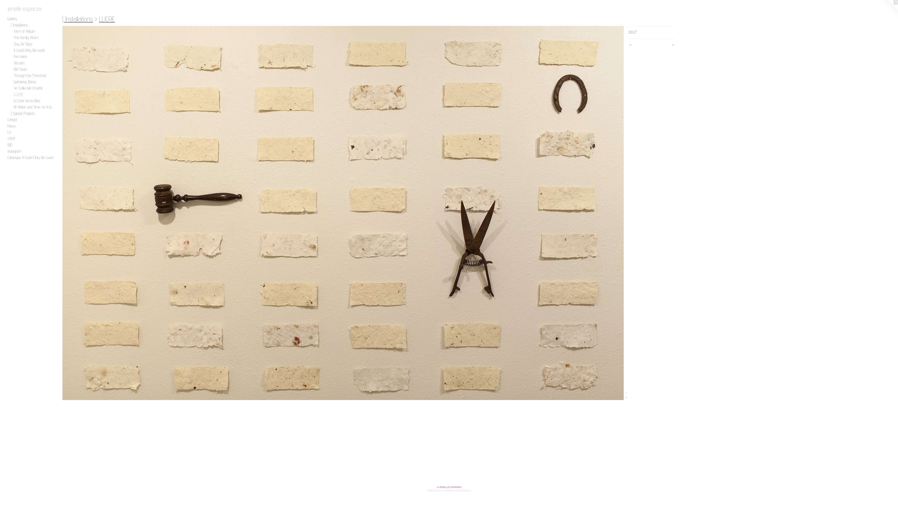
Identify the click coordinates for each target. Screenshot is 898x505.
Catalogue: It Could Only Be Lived (30, 157)
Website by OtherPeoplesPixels (449, 490)
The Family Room (26, 37)
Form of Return (24, 31)
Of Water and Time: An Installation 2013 (34, 107)
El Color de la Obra (27, 100)
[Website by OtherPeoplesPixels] (888, 9)
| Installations (19, 24)
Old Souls (20, 69)
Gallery (12, 18)
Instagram (14, 151)
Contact (12, 119)
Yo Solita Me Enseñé (28, 88)
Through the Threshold (30, 75)
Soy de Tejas (23, 43)
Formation (20, 56)
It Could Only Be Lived (29, 50)
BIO (9, 144)
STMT (11, 138)
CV (9, 132)
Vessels (19, 62)
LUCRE (18, 94)
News (11, 125)
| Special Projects (23, 113)
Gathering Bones (25, 81)
